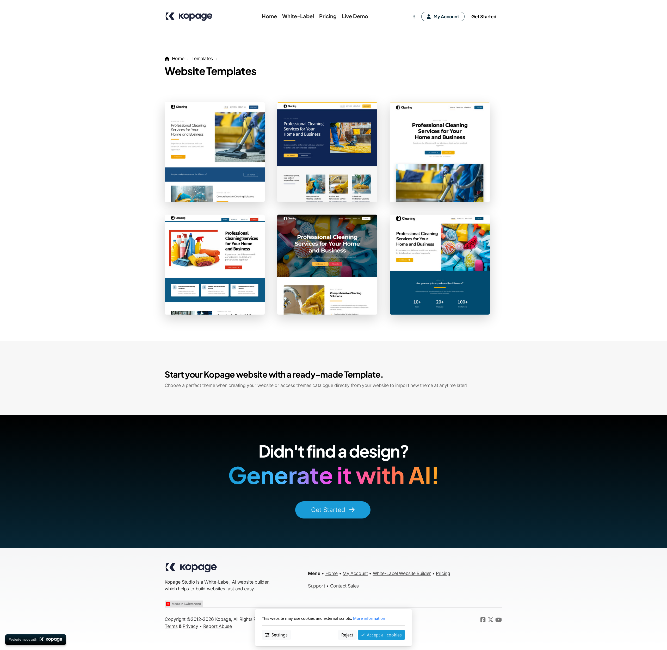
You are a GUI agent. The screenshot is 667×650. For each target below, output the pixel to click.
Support (316, 586)
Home (178, 58)
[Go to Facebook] (483, 620)
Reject (347, 635)
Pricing (443, 573)
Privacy (190, 626)
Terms (171, 626)
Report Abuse (217, 626)
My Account (355, 573)
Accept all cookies (384, 635)
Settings (279, 635)
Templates (202, 58)
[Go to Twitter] (491, 620)
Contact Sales (344, 586)
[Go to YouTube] (498, 620)
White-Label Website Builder (402, 573)
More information (369, 618)
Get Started (328, 510)
